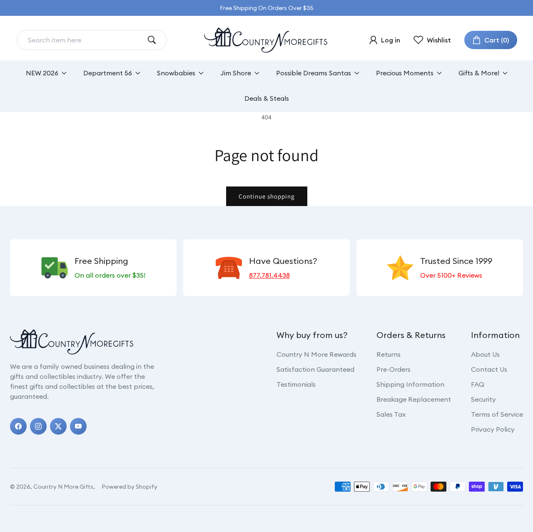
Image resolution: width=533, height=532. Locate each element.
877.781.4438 (269, 275)
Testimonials (296, 384)
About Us (485, 354)
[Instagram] (38, 426)
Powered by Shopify (129, 486)
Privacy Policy (493, 429)
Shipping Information (410, 384)
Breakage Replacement (413, 399)
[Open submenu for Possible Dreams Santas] (356, 73)
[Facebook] (18, 426)
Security (483, 399)
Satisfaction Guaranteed (315, 369)
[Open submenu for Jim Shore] (256, 73)
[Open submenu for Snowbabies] (201, 73)
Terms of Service (497, 414)
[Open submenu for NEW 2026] (64, 73)
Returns (388, 354)
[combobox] (85, 40)
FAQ (477, 384)
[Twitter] (58, 426)
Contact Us (489, 369)
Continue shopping (267, 196)
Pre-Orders (393, 369)
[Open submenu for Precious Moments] (439, 73)
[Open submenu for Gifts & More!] (505, 73)
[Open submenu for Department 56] (137, 73)
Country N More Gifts (63, 486)
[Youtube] (78, 426)
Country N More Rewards (316, 354)
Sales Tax (391, 414)
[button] (490, 40)
